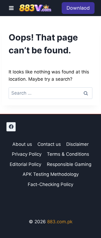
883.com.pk (59, 221)
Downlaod (78, 8)
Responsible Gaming (69, 164)
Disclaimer (77, 144)
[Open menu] (11, 8)
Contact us (49, 144)
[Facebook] (11, 126)
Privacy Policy (26, 154)
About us (22, 144)
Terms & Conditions (68, 154)
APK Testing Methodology (51, 174)
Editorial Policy (25, 164)
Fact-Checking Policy (50, 184)
